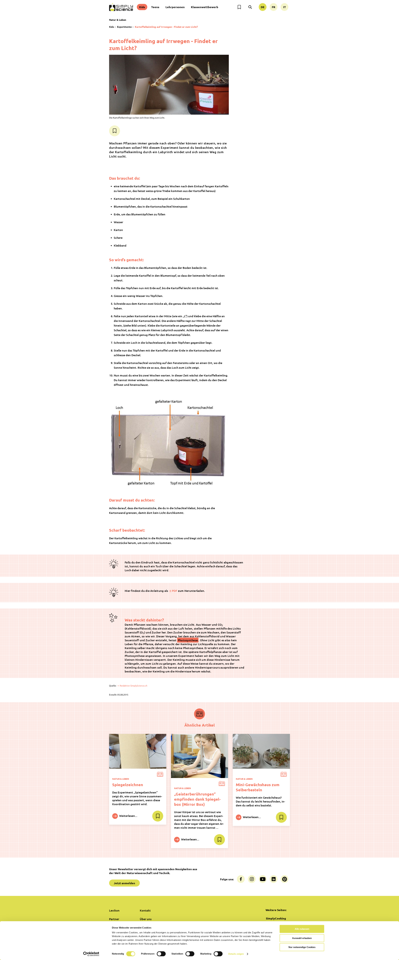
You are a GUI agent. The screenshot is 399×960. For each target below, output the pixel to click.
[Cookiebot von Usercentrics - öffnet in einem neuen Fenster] (91, 954)
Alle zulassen (302, 929)
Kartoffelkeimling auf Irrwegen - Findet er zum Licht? (166, 26)
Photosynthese (188, 640)
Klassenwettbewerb (204, 7)
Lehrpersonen (175, 7)
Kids (142, 7)
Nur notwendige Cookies (301, 947)
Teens (155, 7)
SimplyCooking (276, 918)
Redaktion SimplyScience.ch (133, 685)
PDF (174, 590)
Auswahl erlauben (302, 938)
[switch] (161, 953)
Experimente (124, 26)
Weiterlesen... (128, 815)
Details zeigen (236, 954)
